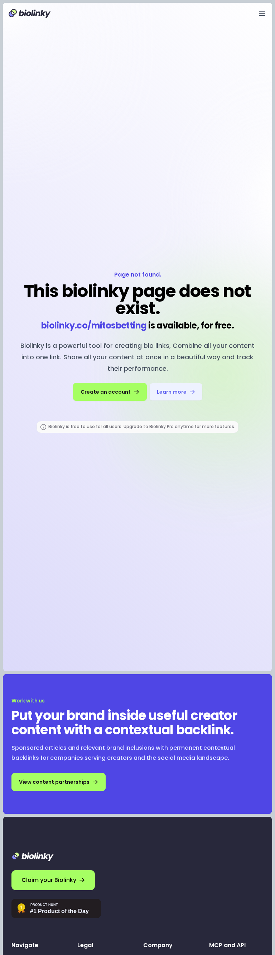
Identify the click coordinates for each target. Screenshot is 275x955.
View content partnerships (54, 782)
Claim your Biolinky (48, 880)
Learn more (172, 391)
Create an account (106, 391)
